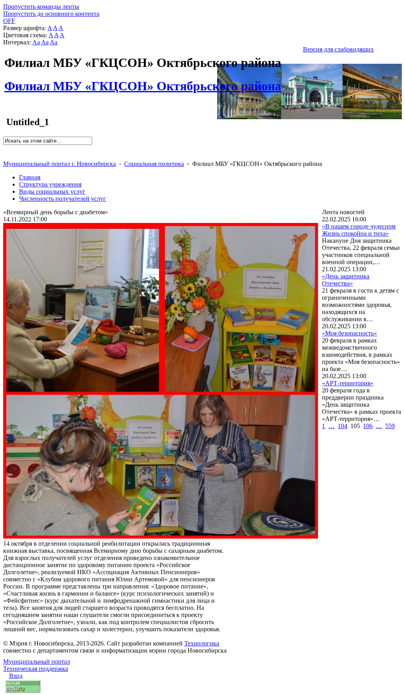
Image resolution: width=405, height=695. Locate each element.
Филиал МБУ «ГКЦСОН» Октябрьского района (142, 81)
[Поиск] (5, 148)
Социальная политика (154, 163)
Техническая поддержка (35, 668)
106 (368, 426)
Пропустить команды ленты (41, 6)
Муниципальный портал (36, 661)
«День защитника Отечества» (345, 280)
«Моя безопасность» (349, 333)
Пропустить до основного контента (51, 13)
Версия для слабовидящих (338, 49)
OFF (9, 20)
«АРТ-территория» (347, 383)
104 (342, 426)
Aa (36, 42)
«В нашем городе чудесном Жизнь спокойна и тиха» (359, 230)
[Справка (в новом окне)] (6, 155)
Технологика (201, 643)
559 (390, 426)
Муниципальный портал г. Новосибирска (59, 163)
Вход (16, 675)
